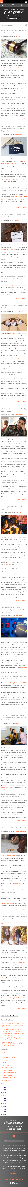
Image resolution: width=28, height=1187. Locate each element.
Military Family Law (8, 1070)
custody (17, 345)
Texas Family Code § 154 (15, 575)
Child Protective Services (9, 1057)
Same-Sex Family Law (8, 1078)
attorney (24, 83)
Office (24, 5)
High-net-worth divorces (15, 68)
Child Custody (19, 311)
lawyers (24, 667)
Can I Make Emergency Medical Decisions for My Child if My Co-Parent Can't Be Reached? (14, 1043)
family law (9, 366)
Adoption (17, 220)
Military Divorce (19, 414)
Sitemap (21, 1179)
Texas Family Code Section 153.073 (16, 683)
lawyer (7, 474)
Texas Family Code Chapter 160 (15, 998)
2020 (3, 1103)
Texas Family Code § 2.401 (8, 285)
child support (10, 537)
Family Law (5, 1065)
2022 (3, 1098)
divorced (12, 333)
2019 (3, 1106)
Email (14, 5)
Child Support (18, 134)
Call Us (6, 5)
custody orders (11, 640)
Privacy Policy (14, 1177)
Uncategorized (6, 1080)
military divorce (19, 439)
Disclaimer (8, 1179)
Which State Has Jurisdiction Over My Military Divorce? (13, 1034)
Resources (15, 1179)
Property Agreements (20, 831)
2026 (3, 1087)
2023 (3, 1095)
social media (13, 755)
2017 (3, 1112)
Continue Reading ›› (21, 119)
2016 (3, 1114)
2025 (3, 1090)
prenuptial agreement (8, 855)
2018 (3, 1109)
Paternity (3, 948)
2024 (3, 1092)
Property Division (7, 1075)
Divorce (18, 36)
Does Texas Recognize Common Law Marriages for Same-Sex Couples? (13, 1030)
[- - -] (1, 1)
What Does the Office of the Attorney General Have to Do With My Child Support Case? (13, 1025)
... (15, 1015)
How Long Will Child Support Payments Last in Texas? (14, 1038)
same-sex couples (7, 249)
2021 (3, 1101)
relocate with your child (18, 359)
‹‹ (1, 1015)
